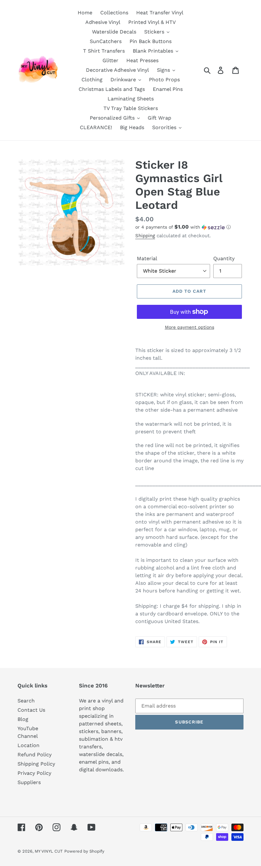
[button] (189, 227)
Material (147, 258)
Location (28, 745)
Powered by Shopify (84, 851)
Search (26, 701)
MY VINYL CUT (49, 851)
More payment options (189, 327)
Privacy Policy (34, 773)
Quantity (224, 258)
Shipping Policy (36, 764)
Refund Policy (35, 755)
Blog (23, 719)
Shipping (145, 236)
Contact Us (31, 710)
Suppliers (29, 782)
